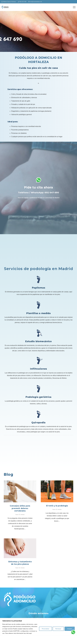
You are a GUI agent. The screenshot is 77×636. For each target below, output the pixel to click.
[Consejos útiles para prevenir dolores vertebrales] (20, 482)
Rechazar (58, 628)
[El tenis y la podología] (57, 482)
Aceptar (69, 628)
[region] (38, 627)
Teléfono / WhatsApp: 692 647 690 (38, 192)
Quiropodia (38, 422)
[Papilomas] (38, 279)
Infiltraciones (38, 368)
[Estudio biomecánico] (38, 333)
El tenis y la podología (57, 506)
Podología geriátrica (38, 397)
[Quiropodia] (38, 414)
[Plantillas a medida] (38, 305)
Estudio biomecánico (38, 341)
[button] (74, 7)
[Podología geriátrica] (38, 388)
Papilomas (38, 287)
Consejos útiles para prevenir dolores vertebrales (20, 508)
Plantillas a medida (38, 313)
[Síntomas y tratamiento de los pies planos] (20, 539)
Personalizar (45, 628)
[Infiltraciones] (38, 360)
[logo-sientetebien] (5, 7)
